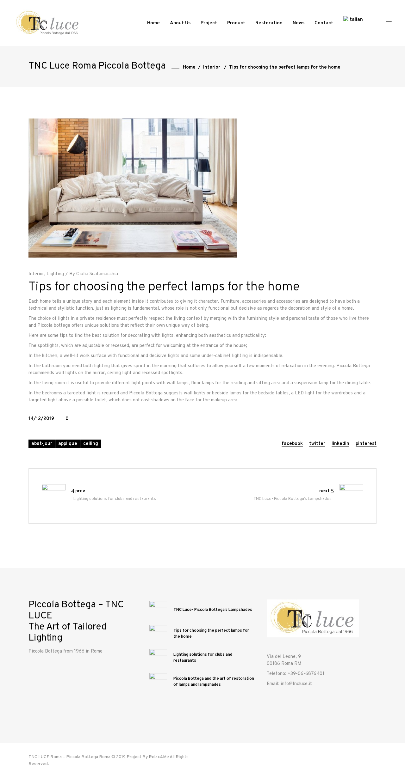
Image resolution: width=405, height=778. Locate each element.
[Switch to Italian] (353, 23)
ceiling (90, 444)
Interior (211, 67)
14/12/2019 (41, 419)
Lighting (55, 274)
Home (189, 67)
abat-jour (41, 444)
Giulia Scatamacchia (97, 274)
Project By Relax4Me (148, 757)
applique (67, 444)
